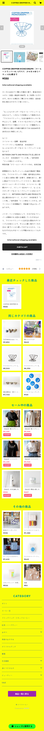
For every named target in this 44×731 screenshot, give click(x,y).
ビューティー (7, 675)
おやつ (4, 632)
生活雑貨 (5, 661)
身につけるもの (8, 668)
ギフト (4, 604)
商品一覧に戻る (22, 694)
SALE (4, 683)
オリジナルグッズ (9, 647)
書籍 (3, 654)
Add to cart (22, 247)
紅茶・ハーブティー (9, 625)
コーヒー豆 (6, 611)
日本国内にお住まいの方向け (22, 254)
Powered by (19, 708)
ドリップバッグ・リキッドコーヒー (16, 618)
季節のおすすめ (8, 639)
